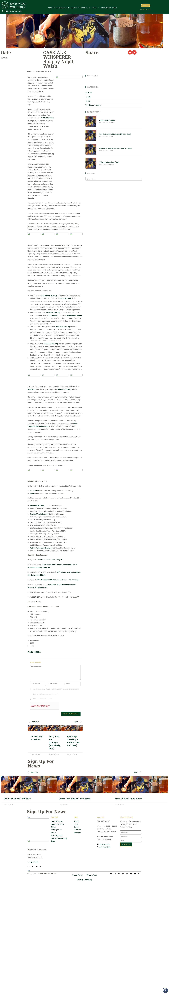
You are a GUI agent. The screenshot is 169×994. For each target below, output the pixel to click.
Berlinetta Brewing (37, 506)
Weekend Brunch (57, 824)
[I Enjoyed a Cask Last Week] (90, 163)
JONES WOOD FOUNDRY (47, 874)
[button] (130, 52)
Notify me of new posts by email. (42, 699)
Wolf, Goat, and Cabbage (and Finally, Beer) (55, 742)
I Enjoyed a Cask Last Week (109, 162)
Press (76, 824)
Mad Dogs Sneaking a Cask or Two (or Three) (115, 148)
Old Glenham (35, 491)
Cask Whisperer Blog (59, 838)
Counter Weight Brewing (39, 514)
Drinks (74, 8)
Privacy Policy (77, 875)
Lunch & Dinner (57, 821)
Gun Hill (33, 494)
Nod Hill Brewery (47, 118)
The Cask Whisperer (93, 105)
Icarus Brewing (65, 298)
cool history (52, 315)
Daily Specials (62, 8)
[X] (86, 80)
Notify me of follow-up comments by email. (45, 694)
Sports (88, 101)
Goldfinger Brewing (74, 315)
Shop (114, 8)
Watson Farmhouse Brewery (41, 548)
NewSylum (32, 389)
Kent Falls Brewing (51, 344)
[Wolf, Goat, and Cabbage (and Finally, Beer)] (90, 135)
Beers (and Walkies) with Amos (75, 798)
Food (50, 8)
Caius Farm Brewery (49, 296)
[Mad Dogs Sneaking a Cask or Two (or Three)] (90, 149)
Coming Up (106, 8)
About (94, 8)
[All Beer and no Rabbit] (90, 121)
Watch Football (56, 835)
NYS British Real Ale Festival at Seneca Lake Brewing (58, 580)
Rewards (77, 833)
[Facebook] (89, 80)
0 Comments (111, 122)
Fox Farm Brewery (53, 313)
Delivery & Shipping (84, 880)
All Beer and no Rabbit (107, 120)
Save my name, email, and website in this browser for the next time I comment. (56, 689)
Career (76, 827)
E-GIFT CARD (145, 9)
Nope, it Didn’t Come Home (128, 798)
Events (84, 8)
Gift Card (77, 830)
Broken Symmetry (64, 389)
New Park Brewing (63, 327)
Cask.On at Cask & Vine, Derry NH (50, 560)
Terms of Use (92, 875)
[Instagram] (91, 80)
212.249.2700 (33, 862)
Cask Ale (88, 93)
